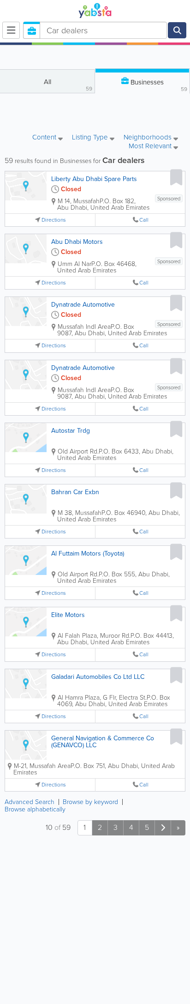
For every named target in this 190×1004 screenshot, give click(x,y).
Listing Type (91, 137)
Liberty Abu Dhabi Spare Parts (94, 179)
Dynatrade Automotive (83, 304)
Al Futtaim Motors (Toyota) (87, 553)
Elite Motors (68, 615)
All (68, 85)
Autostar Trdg (70, 430)
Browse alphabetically (35, 809)
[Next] (162, 827)
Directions (54, 220)
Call (143, 220)
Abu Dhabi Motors (77, 242)
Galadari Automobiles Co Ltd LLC (97, 677)
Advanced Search (29, 802)
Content (45, 137)
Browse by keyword (90, 802)
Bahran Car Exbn (75, 492)
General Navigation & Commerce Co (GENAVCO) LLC (102, 741)
